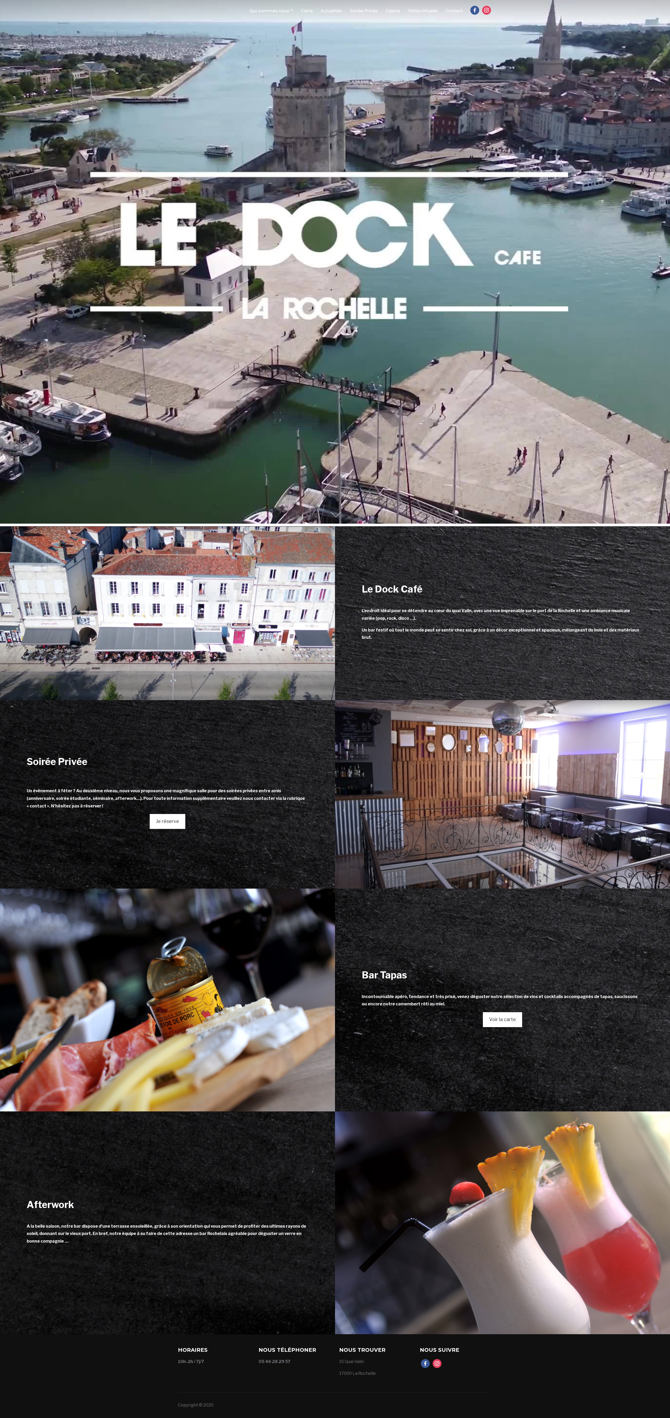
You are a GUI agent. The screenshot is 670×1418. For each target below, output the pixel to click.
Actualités (331, 10)
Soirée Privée (364, 10)
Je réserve (167, 821)
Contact (454, 10)
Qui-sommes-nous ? (271, 10)
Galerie (393, 10)
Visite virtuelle (423, 10)
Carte (307, 10)
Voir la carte (502, 1019)
